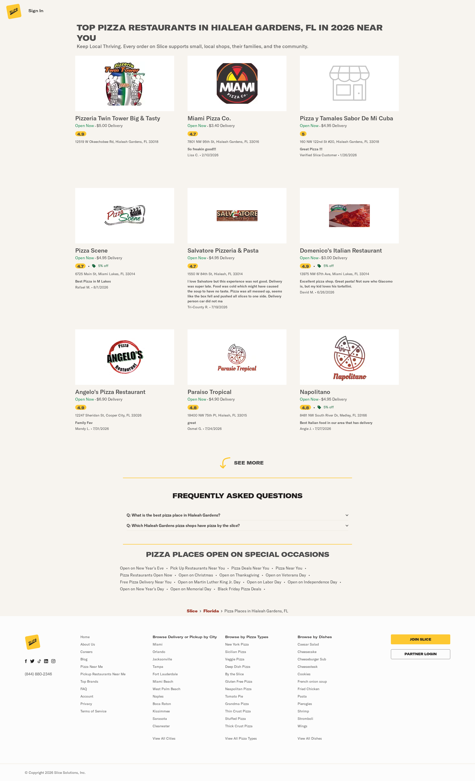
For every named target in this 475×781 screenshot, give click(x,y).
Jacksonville (162, 659)
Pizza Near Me (91, 666)
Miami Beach (163, 681)
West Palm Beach (166, 689)
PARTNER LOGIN (420, 654)
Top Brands (89, 681)
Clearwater (161, 726)
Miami (158, 644)
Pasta (302, 696)
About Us (87, 644)
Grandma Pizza (237, 704)
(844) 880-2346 (38, 674)
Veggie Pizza (234, 659)
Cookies (304, 674)
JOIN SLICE (420, 639)
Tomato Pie (234, 696)
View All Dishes (310, 738)
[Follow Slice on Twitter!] (32, 661)
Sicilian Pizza (235, 652)
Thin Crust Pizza (238, 711)
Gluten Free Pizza (238, 681)
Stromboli (305, 718)
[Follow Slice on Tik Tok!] (39, 661)
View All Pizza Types (241, 738)
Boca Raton (162, 704)
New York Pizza (237, 644)
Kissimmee (161, 711)
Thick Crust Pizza (239, 726)
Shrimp (303, 711)
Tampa (158, 666)
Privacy (86, 704)
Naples (158, 696)
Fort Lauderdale (165, 674)
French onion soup (312, 681)
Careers (86, 652)
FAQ (83, 689)
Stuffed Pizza (235, 718)
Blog (83, 659)
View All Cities (164, 738)
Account (86, 696)
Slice (192, 610)
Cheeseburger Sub (312, 659)
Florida (211, 610)
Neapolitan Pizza (238, 689)
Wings (302, 726)
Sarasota (160, 718)
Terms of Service (93, 711)
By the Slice (234, 674)
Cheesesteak (308, 666)
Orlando (159, 652)
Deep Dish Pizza (237, 666)
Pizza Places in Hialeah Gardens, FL (256, 610)
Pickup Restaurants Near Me (102, 674)
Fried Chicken (308, 689)
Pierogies (305, 704)
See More (249, 463)
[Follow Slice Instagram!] (53, 661)
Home (85, 637)
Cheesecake (307, 652)
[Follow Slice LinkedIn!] (46, 661)
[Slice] (13, 11)
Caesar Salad (308, 644)
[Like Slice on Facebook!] (26, 661)
